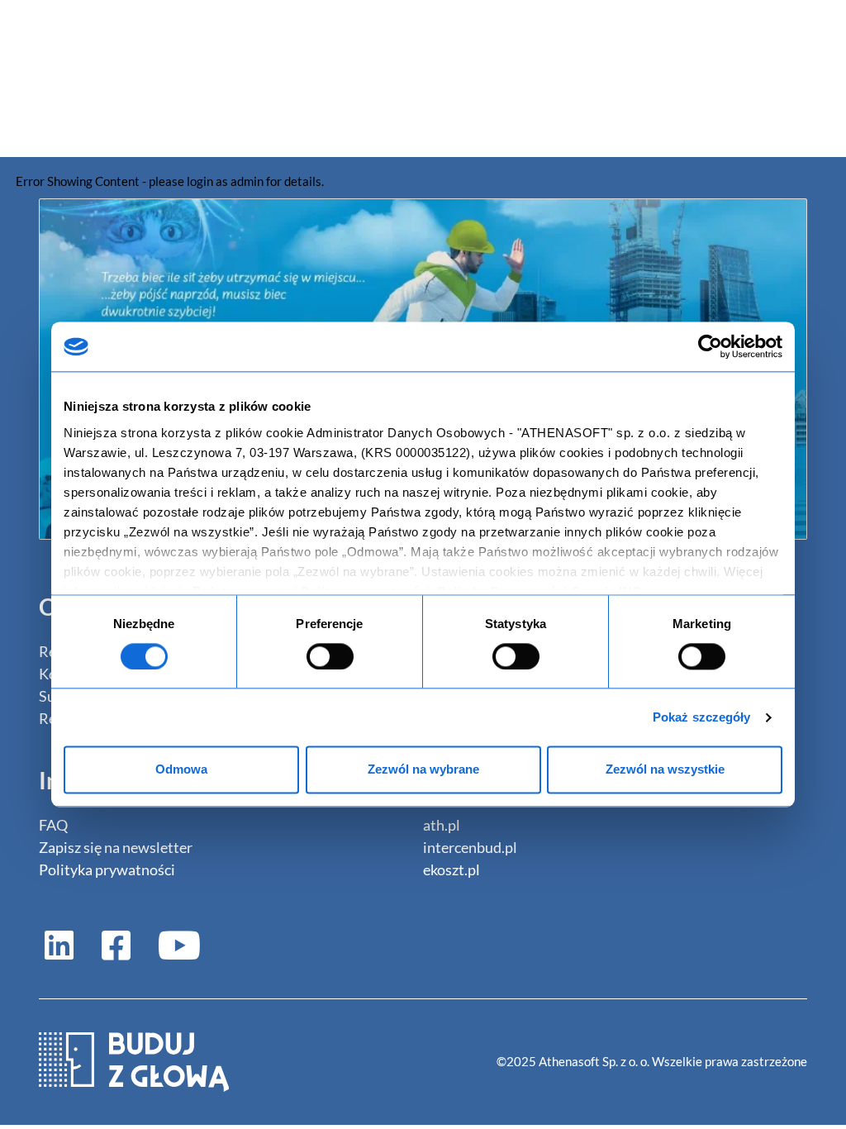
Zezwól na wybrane (423, 770)
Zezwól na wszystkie (665, 770)
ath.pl (441, 825)
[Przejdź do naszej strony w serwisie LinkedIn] (59, 944)
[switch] (330, 656)
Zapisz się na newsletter (115, 847)
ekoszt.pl (451, 869)
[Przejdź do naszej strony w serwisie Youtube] (173, 944)
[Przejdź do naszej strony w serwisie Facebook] (116, 944)
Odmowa (181, 770)
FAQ (53, 825)
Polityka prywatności (107, 869)
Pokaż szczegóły (702, 717)
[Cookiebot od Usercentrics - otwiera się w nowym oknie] (710, 346)
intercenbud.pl (470, 847)
